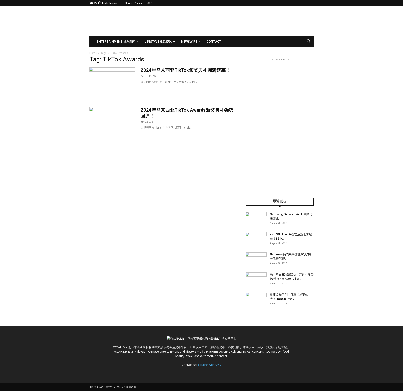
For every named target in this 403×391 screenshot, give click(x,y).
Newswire (189, 41)
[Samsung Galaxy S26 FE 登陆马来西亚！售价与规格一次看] (256, 219)
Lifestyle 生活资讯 (158, 41)
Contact (214, 41)
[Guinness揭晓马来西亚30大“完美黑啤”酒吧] (256, 259)
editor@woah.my (209, 365)
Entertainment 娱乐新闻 (116, 41)
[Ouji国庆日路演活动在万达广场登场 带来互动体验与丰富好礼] (256, 279)
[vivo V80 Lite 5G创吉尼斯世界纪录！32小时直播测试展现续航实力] (256, 239)
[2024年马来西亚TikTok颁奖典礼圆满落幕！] (112, 83)
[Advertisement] (279, 125)
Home (93, 53)
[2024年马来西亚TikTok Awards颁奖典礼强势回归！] (112, 123)
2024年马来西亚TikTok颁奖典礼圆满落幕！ (185, 70)
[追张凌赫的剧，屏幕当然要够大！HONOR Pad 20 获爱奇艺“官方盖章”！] (256, 300)
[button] (309, 42)
